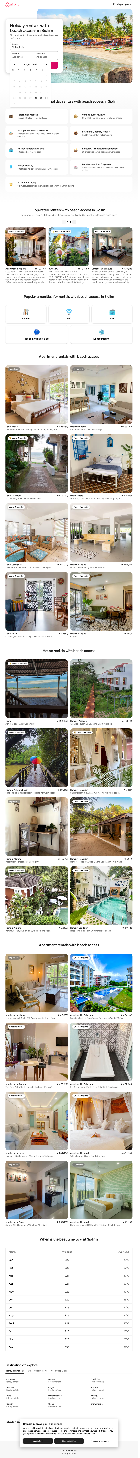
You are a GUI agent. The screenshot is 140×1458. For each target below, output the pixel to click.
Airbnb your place (122, 4)
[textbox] (22, 56)
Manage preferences (100, 1441)
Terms (73, 1453)
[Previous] (64, 222)
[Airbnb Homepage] (12, 4)
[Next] (74, 222)
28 (36, 98)
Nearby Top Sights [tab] (59, 1371)
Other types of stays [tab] (37, 1371)
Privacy (65, 1453)
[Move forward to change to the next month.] (46, 64)
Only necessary (69, 1441)
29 (41, 98)
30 (46, 98)
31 (14, 103)
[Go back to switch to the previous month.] (15, 64)
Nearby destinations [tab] (14, 1371)
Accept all (37, 1441)
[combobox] (34, 47)
